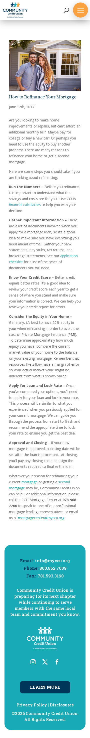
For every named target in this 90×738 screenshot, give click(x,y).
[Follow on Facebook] (57, 662)
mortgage (30, 482)
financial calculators (25, 204)
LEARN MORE (45, 687)
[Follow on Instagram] (33, 662)
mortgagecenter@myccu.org (41, 517)
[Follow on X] (45, 662)
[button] (80, 10)
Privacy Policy (31, 704)
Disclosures (62, 704)
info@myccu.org (52, 560)
